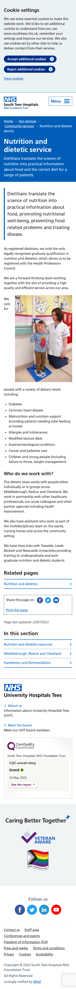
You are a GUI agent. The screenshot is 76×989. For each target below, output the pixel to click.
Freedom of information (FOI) (26, 942)
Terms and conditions (49, 948)
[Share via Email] (56, 600)
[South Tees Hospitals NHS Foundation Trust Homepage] (21, 103)
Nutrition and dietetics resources (28, 644)
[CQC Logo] (20, 749)
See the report (21, 784)
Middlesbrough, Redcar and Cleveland (32, 654)
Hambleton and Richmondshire (27, 663)
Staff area (32, 930)
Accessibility (44, 954)
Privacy (9, 954)
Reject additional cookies (26, 69)
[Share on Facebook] (40, 600)
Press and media (16, 948)
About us (15, 706)
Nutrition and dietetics (20, 584)
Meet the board (20, 725)
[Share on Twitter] (48, 600)
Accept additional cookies (26, 59)
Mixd (37, 982)
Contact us (12, 930)
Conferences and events (22, 936)
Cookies (25, 954)
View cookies (13, 78)
